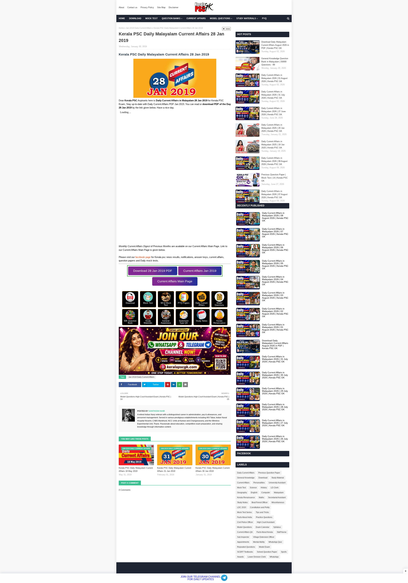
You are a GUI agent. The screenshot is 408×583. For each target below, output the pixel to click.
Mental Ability (259, 542)
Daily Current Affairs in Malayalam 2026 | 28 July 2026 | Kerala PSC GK (275, 407)
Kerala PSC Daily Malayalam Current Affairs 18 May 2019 (136, 469)
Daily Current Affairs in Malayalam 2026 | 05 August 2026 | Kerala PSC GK (275, 265)
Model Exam (264, 547)
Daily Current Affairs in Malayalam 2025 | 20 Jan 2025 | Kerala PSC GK (272, 128)
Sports (284, 552)
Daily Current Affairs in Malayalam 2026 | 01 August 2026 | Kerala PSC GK (274, 78)
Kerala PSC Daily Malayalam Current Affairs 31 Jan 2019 (174, 469)
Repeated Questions (246, 547)
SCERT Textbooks (245, 552)
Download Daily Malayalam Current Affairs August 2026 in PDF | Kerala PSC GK (275, 45)
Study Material (277, 478)
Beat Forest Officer (260, 502)
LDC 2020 (241, 507)
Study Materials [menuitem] (246, 18)
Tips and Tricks (262, 512)
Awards (240, 557)
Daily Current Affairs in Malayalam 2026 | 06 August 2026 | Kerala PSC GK (275, 249)
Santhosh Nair (156, 411)
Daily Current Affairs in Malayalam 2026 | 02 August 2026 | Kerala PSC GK (275, 312)
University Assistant (277, 483)
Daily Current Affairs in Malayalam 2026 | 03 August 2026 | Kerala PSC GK (275, 296)
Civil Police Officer (245, 522)
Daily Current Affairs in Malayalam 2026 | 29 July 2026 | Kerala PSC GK (275, 391)
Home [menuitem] (122, 18)
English (254, 492)
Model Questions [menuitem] (220, 18)
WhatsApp (274, 557)
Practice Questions (264, 517)
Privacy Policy (147, 7)
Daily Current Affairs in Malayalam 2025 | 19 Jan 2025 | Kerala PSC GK (272, 144)
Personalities (259, 483)
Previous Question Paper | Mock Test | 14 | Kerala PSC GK (274, 177)
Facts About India (244, 517)
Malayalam (279, 492)
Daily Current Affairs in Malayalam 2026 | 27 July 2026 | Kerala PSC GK (275, 423)
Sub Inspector (243, 537)
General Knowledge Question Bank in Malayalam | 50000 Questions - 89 (274, 61)
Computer (265, 492)
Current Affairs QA (245, 532)
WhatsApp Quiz (275, 542)
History (264, 487)
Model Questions (244, 527)
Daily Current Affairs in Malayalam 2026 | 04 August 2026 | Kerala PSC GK (275, 280)
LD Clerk (274, 487)
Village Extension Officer (263, 537)
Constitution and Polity (260, 507)
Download (263, 478)
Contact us (132, 7)
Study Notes (242, 502)
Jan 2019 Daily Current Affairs (139, 28)
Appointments (243, 542)
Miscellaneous (278, 502)
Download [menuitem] (135, 18)
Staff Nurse (281, 532)
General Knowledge (246, 478)
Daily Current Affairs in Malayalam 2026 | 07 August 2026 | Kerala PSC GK (274, 194)
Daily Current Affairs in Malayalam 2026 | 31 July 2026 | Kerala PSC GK (273, 94)
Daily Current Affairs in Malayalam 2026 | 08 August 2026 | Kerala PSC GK (274, 161)
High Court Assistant (265, 522)
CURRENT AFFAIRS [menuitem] (196, 18)
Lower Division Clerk (257, 557)
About (121, 7)
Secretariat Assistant (277, 497)
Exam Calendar (262, 527)
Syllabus (277, 527)
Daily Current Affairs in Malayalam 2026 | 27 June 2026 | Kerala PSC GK (273, 111)
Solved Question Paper (267, 552)
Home (121, 28)
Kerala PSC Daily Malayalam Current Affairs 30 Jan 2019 (213, 469)
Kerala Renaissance (246, 497)
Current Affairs (243, 483)
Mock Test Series (244, 512)
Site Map (161, 7)
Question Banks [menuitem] (171, 18)
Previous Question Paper (269, 473)
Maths (261, 497)
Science (253, 487)
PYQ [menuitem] (264, 18)
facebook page (143, 257)
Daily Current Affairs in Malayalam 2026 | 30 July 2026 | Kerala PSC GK (275, 375)
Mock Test (241, 487)
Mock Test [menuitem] (151, 18)
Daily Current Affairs (245, 473)
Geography (242, 492)
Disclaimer (173, 7)
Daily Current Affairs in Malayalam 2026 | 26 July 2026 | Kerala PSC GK (275, 439)
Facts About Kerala (265, 532)
